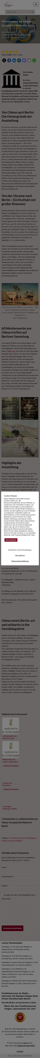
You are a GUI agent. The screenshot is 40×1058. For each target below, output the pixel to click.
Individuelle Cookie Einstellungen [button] (20, 550)
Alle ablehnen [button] (20, 555)
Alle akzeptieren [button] (11, 540)
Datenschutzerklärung (20, 561)
